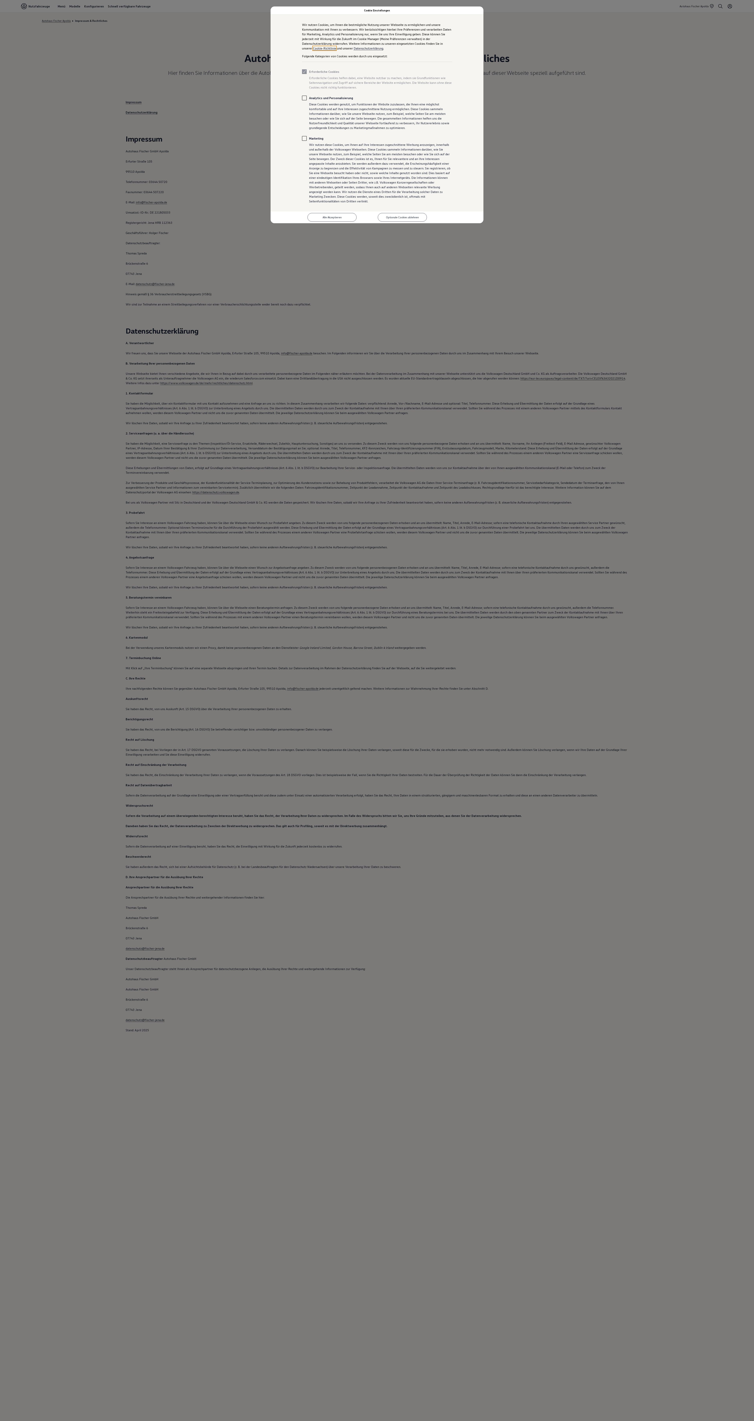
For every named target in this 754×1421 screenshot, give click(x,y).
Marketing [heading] (316, 138)
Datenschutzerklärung (368, 48)
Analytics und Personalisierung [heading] (331, 98)
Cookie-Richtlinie (324, 48)
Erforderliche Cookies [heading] (324, 72)
